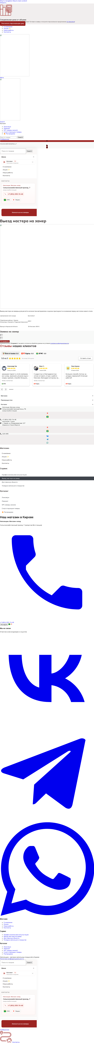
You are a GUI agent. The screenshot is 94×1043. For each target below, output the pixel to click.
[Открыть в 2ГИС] (9, 624)
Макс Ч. (41, 366)
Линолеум (5, 497)
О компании (7, 167)
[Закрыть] (34, 157)
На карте (4, 624)
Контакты (6, 175)
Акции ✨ (6, 170)
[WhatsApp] (47, 915)
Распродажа (8, 954)
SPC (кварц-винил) (9, 505)
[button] (1, 389)
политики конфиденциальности (59, 343)
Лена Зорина (75, 366)
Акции (6, 924)
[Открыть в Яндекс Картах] (11, 624)
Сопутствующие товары (11, 508)
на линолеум (71, 22)
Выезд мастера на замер (11, 478)
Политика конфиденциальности (12, 959)
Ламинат (5, 501)
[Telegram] (47, 821)
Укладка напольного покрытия (13, 486)
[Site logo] (14, 76)
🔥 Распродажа (7, 512)
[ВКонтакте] (47, 727)
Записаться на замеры (20, 212)
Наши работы (8, 172)
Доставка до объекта (9, 482)
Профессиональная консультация (14, 475)
